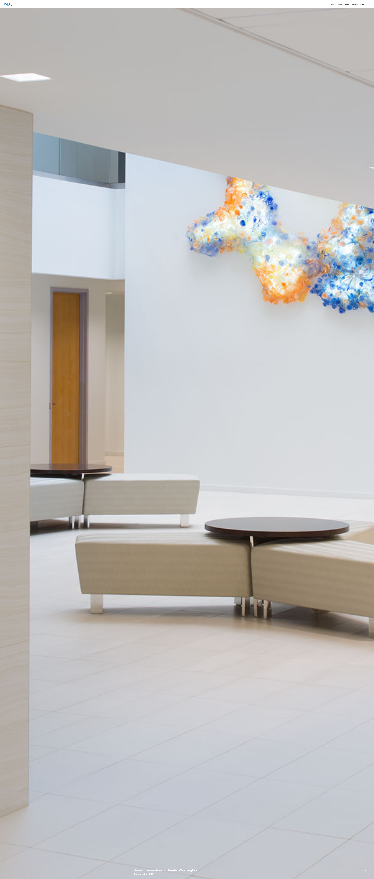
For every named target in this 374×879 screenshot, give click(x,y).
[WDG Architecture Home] (8, 4)
